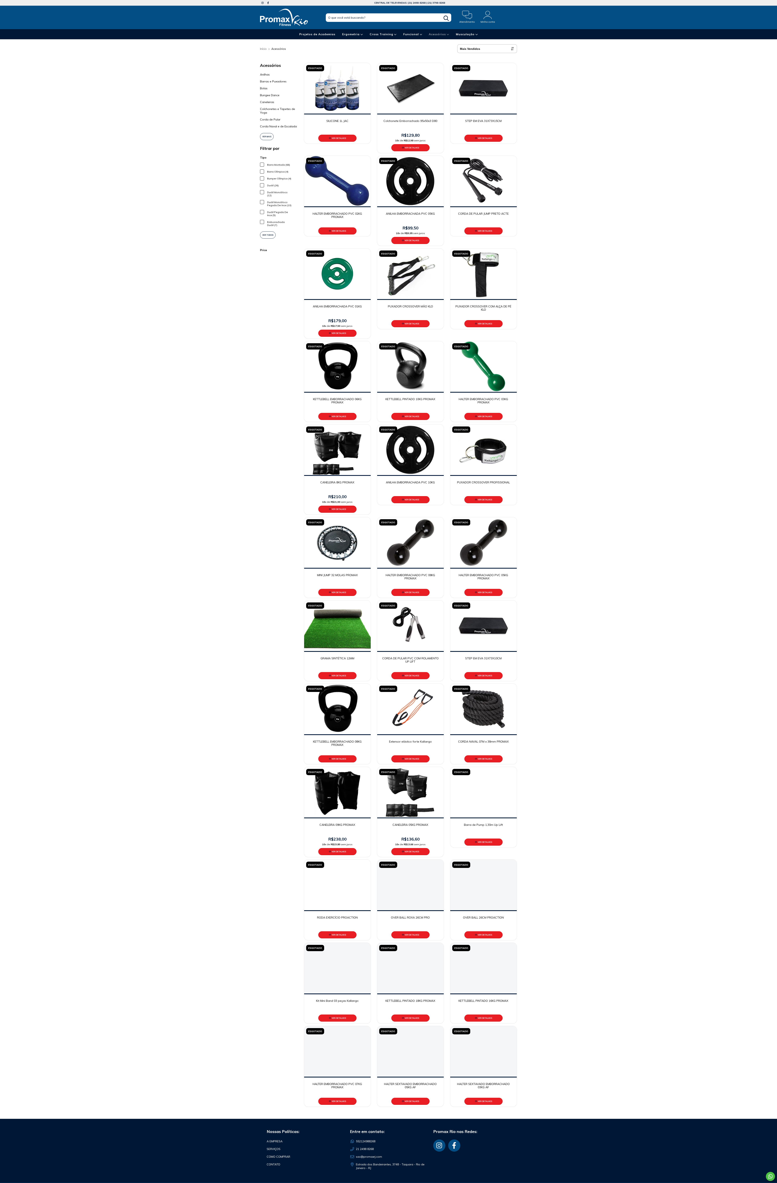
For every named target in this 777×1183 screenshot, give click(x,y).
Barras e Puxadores (273, 81)
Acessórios (438, 34)
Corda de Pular (270, 119)
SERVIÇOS (273, 1149)
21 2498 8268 (365, 1149)
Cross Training (382, 34)
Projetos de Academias (317, 34)
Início (263, 49)
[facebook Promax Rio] (268, 3)
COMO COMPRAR (278, 1156)
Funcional (411, 34)
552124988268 (365, 1141)
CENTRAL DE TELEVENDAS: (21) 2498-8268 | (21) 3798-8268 (409, 2)
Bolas (263, 88)
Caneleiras (267, 102)
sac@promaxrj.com (369, 1156)
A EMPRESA (274, 1141)
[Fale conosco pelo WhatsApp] (770, 1176)
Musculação (466, 34)
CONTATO (273, 1164)
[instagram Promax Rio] (263, 3)
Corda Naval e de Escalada (278, 126)
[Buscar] (446, 18)
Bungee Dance (269, 95)
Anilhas (265, 74)
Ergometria (351, 34)
